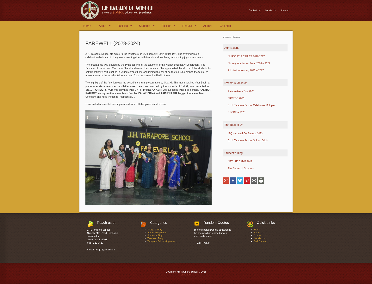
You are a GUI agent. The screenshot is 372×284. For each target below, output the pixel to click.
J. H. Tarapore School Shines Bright (248, 140)
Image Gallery (154, 229)
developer (185, 274)
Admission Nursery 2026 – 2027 (246, 70)
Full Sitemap (260, 241)
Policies (166, 25)
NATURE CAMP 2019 (240, 161)
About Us (259, 232)
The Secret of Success (241, 168)
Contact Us (254, 10)
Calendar (225, 25)
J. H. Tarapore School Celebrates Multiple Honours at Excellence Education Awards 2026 (254, 105)
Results (187, 25)
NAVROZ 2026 (236, 98)
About (102, 25)
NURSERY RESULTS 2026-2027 (246, 56)
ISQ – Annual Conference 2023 (245, 133)
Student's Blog (155, 235)
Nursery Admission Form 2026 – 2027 (249, 63)
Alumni (207, 25)
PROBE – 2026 (236, 112)
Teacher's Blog (155, 238)
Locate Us (270, 10)
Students (144, 25)
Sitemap (284, 10)
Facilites (122, 25)
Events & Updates (156, 232)
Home (87, 25)
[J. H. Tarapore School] (116, 18)
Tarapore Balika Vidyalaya (161, 241)
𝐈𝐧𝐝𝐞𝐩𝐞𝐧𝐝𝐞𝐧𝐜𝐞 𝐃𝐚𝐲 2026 (241, 91)
